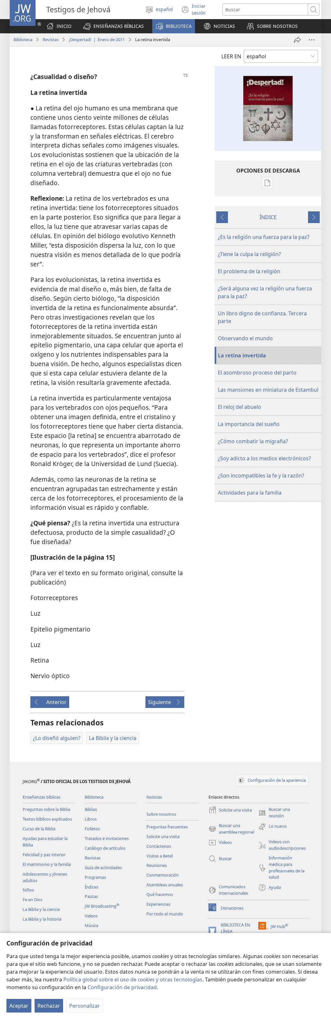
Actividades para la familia (250, 492)
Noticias (154, 797)
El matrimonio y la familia (47, 864)
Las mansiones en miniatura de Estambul (268, 389)
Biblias (91, 809)
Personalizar (84, 1005)
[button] (113, 26)
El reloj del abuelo (239, 406)
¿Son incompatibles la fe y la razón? (261, 475)
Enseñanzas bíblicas (41, 797)
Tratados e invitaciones (107, 838)
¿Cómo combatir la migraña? (253, 441)
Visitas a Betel (159, 856)
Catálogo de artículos (105, 848)
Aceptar (18, 1005)
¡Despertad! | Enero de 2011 (97, 39)
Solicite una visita (162, 836)
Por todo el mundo (164, 914)
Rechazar (48, 1005)
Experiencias (158, 904)
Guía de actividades (103, 867)
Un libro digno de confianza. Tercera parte (262, 317)
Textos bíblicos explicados (47, 819)
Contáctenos (158, 846)
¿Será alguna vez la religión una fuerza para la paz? (265, 292)
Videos (91, 916)
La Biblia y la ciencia (41, 909)
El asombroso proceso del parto (257, 372)
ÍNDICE (268, 217)
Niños (28, 890)
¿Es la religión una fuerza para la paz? (263, 237)
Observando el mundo (245, 338)
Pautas (91, 896)
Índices (91, 887)
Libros (91, 819)
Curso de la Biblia (39, 829)
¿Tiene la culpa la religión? (249, 254)
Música (91, 925)
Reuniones (156, 865)
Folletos (92, 829)
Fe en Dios (32, 899)
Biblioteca (23, 39)
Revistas (51, 39)
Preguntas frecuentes (167, 827)
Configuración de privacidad (122, 987)
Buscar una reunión (274, 812)
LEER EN (231, 56)
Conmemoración (162, 875)
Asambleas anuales (164, 885)
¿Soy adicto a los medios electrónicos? (264, 458)
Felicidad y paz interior (44, 854)
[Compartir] (297, 39)
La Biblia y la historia (42, 919)
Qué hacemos (159, 894)
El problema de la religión (249, 271)
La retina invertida (242, 355)
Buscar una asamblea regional (231, 829)
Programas (95, 877)
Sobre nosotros (161, 814)
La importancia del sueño (249, 424)
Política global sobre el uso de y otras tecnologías (132, 979)
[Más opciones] (311, 39)
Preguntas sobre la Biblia (46, 809)
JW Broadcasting (102, 906)
